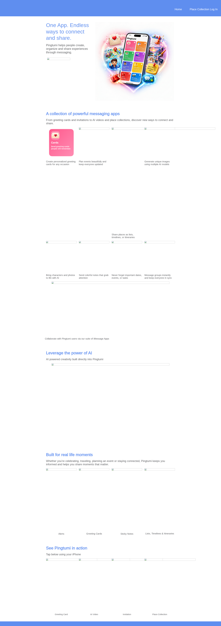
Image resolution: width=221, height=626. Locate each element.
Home (178, 9)
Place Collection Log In (204, 9)
